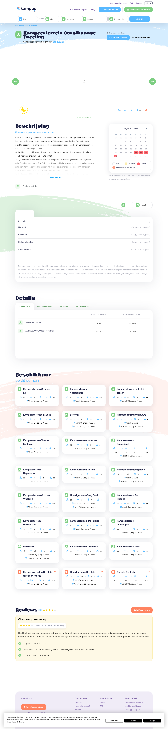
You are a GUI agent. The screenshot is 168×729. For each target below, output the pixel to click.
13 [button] (131, 145)
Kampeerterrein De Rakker (84, 521)
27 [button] (131, 152)
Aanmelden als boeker (140, 9)
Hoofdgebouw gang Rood (131, 469)
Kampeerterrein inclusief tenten (130, 391)
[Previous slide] (15, 81)
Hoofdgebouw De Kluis (82, 572)
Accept (152, 721)
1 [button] (140, 138)
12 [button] (126, 145)
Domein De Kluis (126, 572)
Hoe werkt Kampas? (78, 9)
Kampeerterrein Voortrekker (79, 391)
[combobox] (129, 205)
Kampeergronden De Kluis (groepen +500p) (37, 574)
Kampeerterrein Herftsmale (32, 523)
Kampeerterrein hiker (128, 546)
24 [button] (116, 152)
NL (131, 710)
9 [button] (145, 141)
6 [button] (130, 141)
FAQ (131, 3)
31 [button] (116, 156)
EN (139, 710)
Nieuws (78, 710)
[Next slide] (152, 81)
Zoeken (139, 19)
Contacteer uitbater (118, 37)
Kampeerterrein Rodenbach (125, 442)
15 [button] (141, 145)
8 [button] (140, 141)
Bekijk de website (30, 186)
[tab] (77, 117)
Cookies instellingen (133, 706)
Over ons (78, 702)
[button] (115, 128)
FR (135, 710)
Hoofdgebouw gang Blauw (131, 414)
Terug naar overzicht (28, 26)
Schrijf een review (142, 610)
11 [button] (121, 145)
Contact (139, 3)
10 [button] (116, 145)
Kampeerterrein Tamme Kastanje (36, 442)
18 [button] (121, 149)
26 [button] (126, 152)
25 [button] (121, 152)
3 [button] (115, 141)
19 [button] (126, 149)
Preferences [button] (21, 722)
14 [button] (136, 145)
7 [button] (135, 141)
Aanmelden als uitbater (118, 3)
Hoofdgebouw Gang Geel (84, 495)
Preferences (114, 721)
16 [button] (146, 145)
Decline (133, 721)
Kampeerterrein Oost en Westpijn (36, 497)
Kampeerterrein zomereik (84, 546)
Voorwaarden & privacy (134, 702)
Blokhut (74, 414)
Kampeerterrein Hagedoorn (32, 471)
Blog (93, 9)
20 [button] (131, 149)
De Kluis (58, 41)
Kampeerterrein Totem (82, 469)
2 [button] (145, 138)
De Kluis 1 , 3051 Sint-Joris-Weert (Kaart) (35, 133)
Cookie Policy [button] (68, 719)
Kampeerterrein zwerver (83, 440)
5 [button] (125, 141)
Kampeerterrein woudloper (125, 523)
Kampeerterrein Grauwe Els (36, 391)
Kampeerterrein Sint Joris (37, 414)
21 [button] (136, 149)
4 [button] (120, 141)
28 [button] (136, 152)
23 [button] (146, 149)
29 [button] (141, 152)
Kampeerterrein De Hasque (127, 497)
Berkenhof (29, 546)
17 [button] (116, 149)
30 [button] (146, 152)
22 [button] (141, 149)
